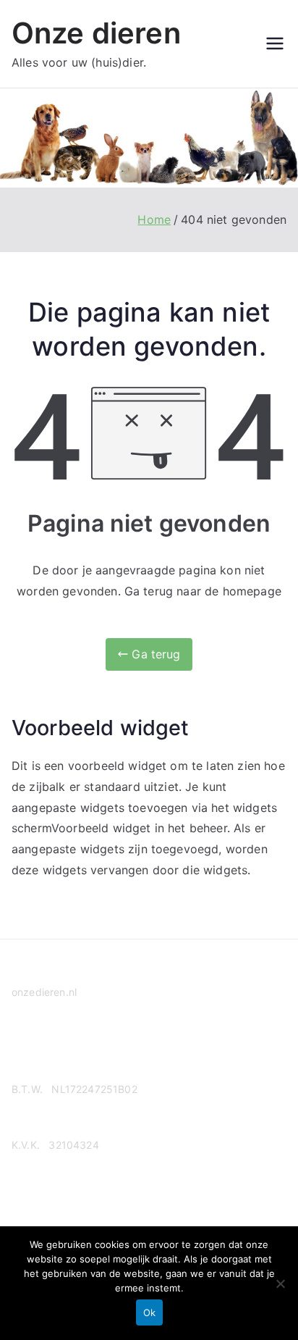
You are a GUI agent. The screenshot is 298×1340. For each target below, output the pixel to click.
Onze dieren (96, 33)
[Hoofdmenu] (274, 43)
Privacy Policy (46, 1048)
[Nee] (280, 1283)
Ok (149, 1312)
